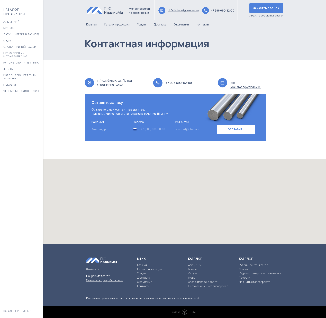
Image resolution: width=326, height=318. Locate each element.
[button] (266, 8)
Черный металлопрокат (21, 91)
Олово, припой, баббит (20, 46)
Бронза (192, 269)
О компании (181, 24)
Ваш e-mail (182, 122)
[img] (108, 10)
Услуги (141, 24)
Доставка (160, 24)
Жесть (8, 68)
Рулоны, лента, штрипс (21, 62)
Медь (191, 277)
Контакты (203, 24)
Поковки (9, 84)
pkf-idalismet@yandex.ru (183, 10)
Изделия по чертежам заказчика (20, 77)
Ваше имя (98, 122)
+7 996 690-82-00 (222, 10)
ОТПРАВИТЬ (236, 129)
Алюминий (195, 265)
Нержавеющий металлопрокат (15, 54)
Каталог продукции (117, 24)
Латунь (192, 273)
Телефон (139, 122)
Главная (91, 24)
